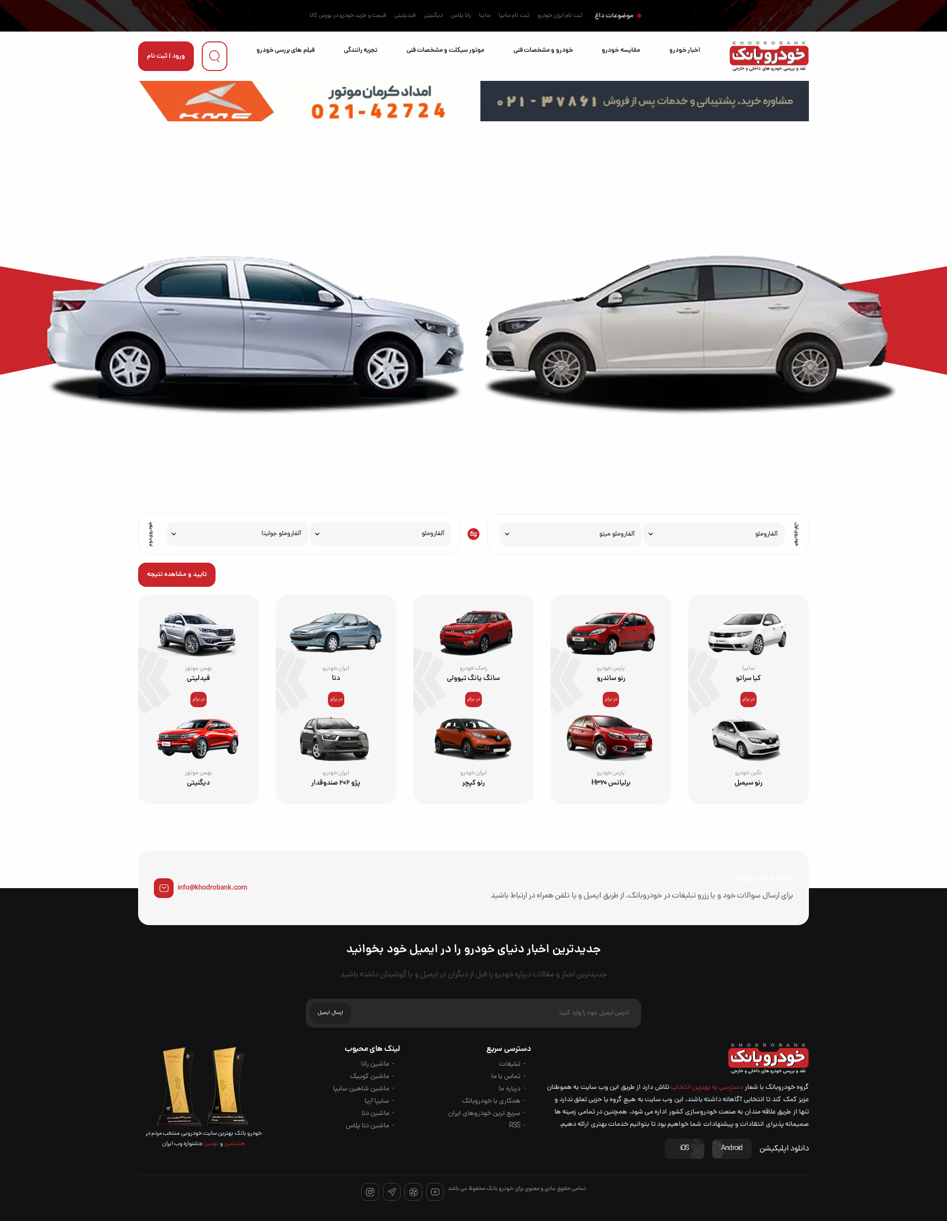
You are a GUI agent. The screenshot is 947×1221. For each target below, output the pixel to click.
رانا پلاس (461, 15)
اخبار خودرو (684, 50)
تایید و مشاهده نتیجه (177, 575)
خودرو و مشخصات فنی (543, 50)
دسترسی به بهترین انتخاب (707, 1087)
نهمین (211, 1144)
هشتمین (234, 1144)
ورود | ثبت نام (166, 56)
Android (732, 1149)
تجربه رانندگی (360, 50)
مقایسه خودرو (621, 50)
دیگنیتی (433, 15)
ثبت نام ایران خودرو (560, 15)
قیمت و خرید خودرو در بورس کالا (348, 15)
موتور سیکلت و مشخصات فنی (445, 50)
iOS (684, 1149)
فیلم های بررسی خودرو (285, 50)
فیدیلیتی (405, 15)
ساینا (485, 15)
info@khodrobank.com (212, 888)
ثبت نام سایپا (514, 15)
